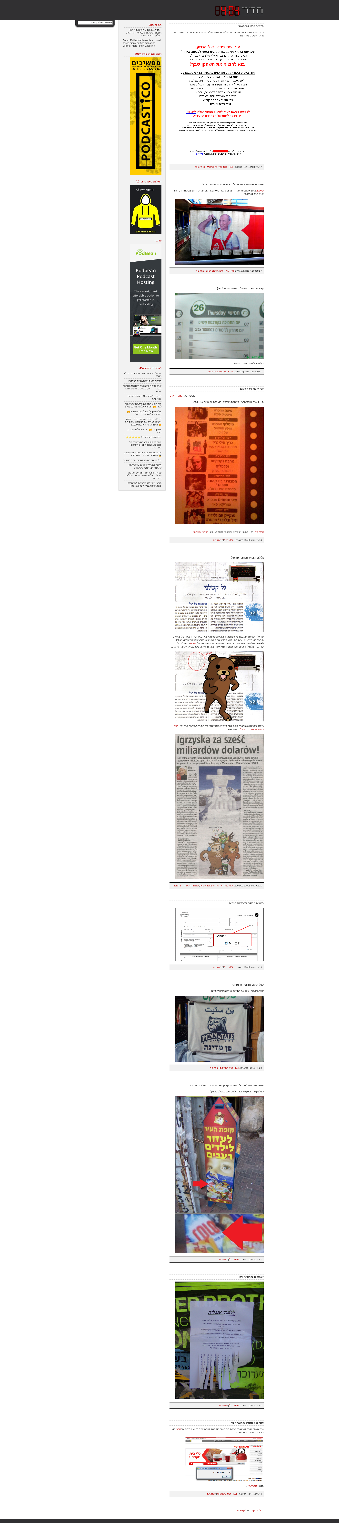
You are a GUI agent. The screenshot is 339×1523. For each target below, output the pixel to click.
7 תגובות (223, 1259)
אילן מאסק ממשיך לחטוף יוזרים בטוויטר (142, 460)
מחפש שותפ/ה (200, 532)
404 (232, 271)
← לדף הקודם (257, 1510)
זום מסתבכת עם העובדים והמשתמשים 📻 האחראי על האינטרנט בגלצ (142, 454)
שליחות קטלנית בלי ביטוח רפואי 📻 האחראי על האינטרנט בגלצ (144, 413)
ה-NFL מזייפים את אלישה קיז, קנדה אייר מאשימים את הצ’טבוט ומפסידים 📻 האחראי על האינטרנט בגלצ (143, 422)
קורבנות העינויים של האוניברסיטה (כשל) (240, 288)
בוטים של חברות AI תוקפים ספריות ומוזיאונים (144, 397)
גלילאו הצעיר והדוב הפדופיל (247, 557)
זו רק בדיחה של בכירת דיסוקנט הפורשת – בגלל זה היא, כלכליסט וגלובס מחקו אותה (142, 389)
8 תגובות (223, 1405)
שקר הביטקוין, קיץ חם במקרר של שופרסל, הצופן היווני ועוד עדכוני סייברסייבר (145, 445)
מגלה (193, 643)
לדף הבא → (240, 1510)
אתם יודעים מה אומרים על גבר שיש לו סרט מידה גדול (233, 184)
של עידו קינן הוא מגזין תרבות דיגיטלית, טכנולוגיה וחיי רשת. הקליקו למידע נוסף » (143, 33)
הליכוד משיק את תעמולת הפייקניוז (144, 381)
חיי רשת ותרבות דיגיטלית (211, 885)
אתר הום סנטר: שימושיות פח (247, 1422)
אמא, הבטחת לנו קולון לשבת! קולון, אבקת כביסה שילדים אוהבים (226, 1085)
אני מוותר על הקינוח (252, 389)
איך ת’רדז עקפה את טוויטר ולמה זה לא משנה (142, 374)
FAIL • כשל (228, 167)
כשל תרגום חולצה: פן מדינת (248, 984)
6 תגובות (177, 885)
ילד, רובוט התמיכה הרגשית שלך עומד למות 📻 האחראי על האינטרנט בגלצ (143, 405)
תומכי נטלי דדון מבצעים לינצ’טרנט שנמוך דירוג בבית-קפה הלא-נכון (144, 484)
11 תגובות (200, 167)
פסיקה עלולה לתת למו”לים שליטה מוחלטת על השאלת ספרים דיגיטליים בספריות (143, 475)
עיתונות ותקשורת (191, 885)
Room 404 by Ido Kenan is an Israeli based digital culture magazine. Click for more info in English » (142, 43)
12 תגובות (218, 540)
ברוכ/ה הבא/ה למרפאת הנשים (246, 903)
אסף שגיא (252, 1486)
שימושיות (221, 1494)
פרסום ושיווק (212, 271)
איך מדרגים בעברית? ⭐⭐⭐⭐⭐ (143, 437)
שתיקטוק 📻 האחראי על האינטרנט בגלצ (144, 431)
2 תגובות (200, 271)
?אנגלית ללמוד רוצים (251, 1276)
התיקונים (224, 1068)
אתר (179, 1429)
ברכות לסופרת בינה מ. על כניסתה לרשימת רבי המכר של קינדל (144, 466)
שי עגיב (260, 190)
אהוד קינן (176, 395)
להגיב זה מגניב (215, 371)
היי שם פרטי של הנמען (251, 26)
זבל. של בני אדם (214, 167)
